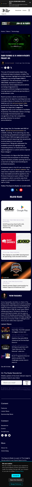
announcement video (20, 103)
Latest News (5, 411)
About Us (4, 448)
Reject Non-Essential (16, 480)
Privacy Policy (27, 389)
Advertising (5, 451)
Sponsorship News (7, 414)
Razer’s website (21, 169)
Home (3, 31)
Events (24, 10)
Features (4, 408)
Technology (15, 31)
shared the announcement (15, 131)
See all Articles (6, 367)
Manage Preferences (16, 484)
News (8, 31)
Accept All (16, 475)
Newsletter (18, 10)
